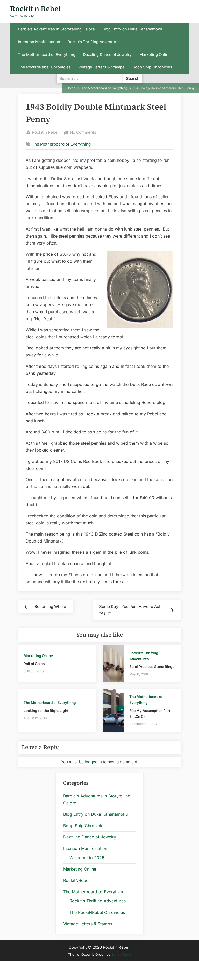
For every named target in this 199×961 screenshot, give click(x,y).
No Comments (83, 132)
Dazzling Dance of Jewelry (107, 54)
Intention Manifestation (39, 42)
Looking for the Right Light (46, 710)
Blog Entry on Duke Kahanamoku (132, 29)
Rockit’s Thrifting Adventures (94, 42)
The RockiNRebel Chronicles (44, 67)
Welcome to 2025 (86, 857)
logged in (93, 761)
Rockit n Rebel (35, 8)
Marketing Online (155, 54)
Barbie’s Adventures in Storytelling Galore (56, 29)
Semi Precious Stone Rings (151, 667)
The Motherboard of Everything (46, 54)
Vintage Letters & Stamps (101, 67)
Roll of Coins (34, 664)
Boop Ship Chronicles (152, 67)
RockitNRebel (76, 880)
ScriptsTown (121, 954)
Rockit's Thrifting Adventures (97, 900)
